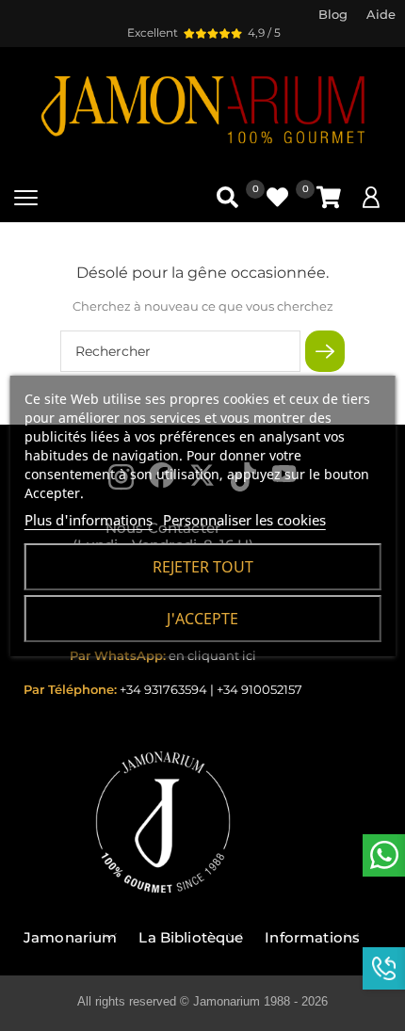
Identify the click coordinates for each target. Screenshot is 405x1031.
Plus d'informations (88, 519)
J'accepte (202, 618)
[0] (328, 197)
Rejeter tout (203, 566)
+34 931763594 (163, 689)
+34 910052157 (259, 689)
